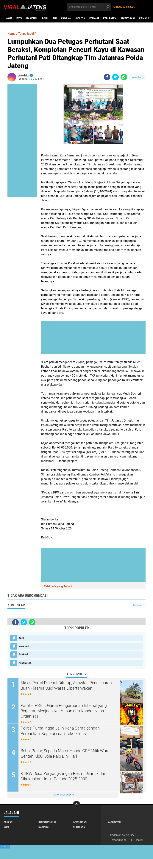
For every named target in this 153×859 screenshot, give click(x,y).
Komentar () (137, 77)
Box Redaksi (136, 839)
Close (5, 846)
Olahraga (79, 827)
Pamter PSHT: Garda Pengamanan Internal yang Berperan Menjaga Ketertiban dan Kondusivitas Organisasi (64, 710)
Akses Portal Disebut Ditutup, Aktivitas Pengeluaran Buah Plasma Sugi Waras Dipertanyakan (66, 685)
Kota (19, 18)
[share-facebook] (107, 77)
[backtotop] (76, 804)
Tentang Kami (118, 839)
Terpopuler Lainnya (63, 795)
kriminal (66, 18)
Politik (80, 18)
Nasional (32, 18)
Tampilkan (138, 605)
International (47, 822)
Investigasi (128, 18)
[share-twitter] (115, 77)
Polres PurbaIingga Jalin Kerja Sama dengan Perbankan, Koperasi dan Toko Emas (60, 731)
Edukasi (94, 18)
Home (9, 18)
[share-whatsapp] (124, 77)
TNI (55, 18)
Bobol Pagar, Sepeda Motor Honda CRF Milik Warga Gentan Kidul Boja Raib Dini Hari (66, 753)
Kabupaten (109, 18)
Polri (45, 18)
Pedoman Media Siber (122, 835)
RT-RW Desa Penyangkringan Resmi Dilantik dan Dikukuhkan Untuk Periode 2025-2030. (63, 776)
